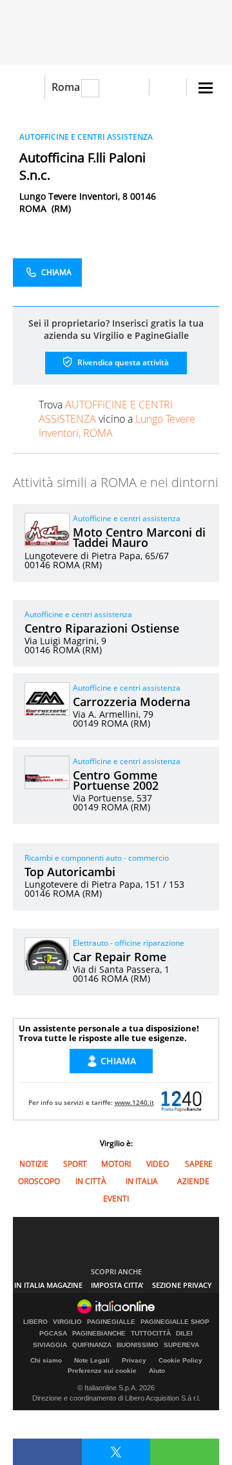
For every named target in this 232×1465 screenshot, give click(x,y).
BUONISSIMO (138, 1345)
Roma (66, 87)
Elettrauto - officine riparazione (128, 942)
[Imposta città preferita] (28, 87)
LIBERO (35, 1322)
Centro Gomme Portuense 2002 (116, 780)
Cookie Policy (180, 1360)
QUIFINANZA (91, 1345)
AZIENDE (193, 1181)
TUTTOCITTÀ (151, 1333)
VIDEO (157, 1163)
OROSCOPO (39, 1181)
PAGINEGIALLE (111, 1322)
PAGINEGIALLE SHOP (174, 1322)
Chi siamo (46, 1360)
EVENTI (116, 1198)
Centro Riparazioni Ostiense (101, 628)
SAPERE (199, 1163)
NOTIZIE (33, 1163)
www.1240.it (134, 1102)
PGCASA (53, 1333)
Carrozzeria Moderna (131, 701)
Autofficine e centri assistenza (126, 518)
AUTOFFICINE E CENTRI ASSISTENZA (86, 136)
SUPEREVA (181, 1345)
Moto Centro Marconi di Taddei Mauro (139, 537)
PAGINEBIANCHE (99, 1333)
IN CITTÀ (90, 1181)
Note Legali (92, 1360)
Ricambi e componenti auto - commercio (96, 857)
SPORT (75, 1163)
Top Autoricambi (69, 871)
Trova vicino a (117, 418)
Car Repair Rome (119, 956)
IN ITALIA (142, 1181)
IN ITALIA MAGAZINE (48, 1285)
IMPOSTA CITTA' (117, 1285)
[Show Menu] (205, 88)
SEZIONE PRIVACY (182, 1285)
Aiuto (157, 1370)
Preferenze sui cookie (102, 1370)
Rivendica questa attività (122, 362)
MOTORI (116, 1163)
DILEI (184, 1333)
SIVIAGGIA (50, 1345)
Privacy (134, 1360)
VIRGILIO (67, 1322)
